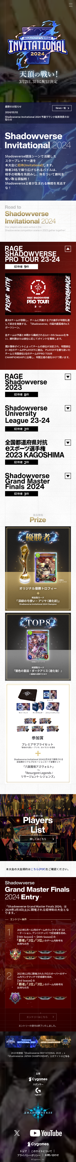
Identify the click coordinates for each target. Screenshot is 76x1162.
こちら (66, 1056)
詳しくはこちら (38, 839)
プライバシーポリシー (29, 1155)
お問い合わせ (52, 1155)
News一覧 (61, 107)
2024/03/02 (37, 115)
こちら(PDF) (38, 869)
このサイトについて (41, 1151)
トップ (23, 1151)
